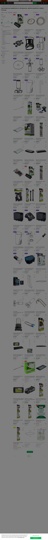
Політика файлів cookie (20, 537)
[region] (24, 536)
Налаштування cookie (35, 535)
